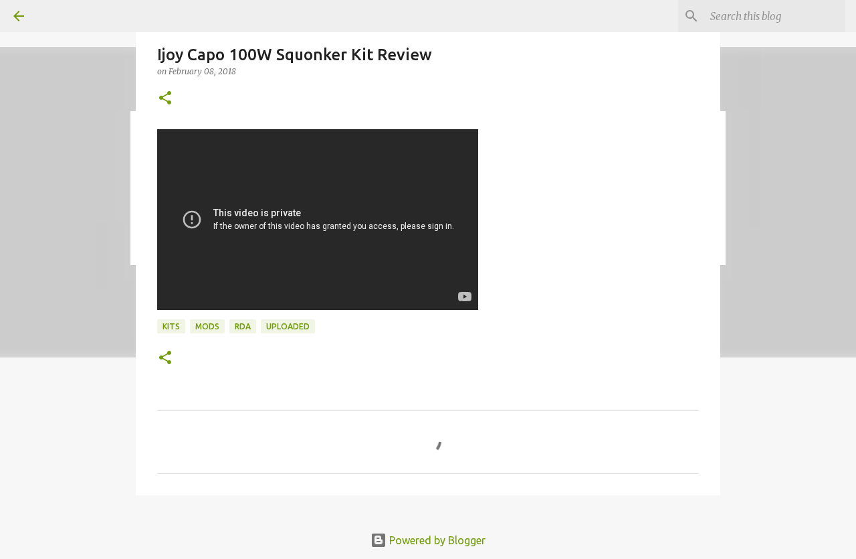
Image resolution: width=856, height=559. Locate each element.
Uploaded (288, 326)
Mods (207, 326)
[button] (165, 99)
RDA (243, 326)
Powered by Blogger (436, 540)
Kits (171, 326)
